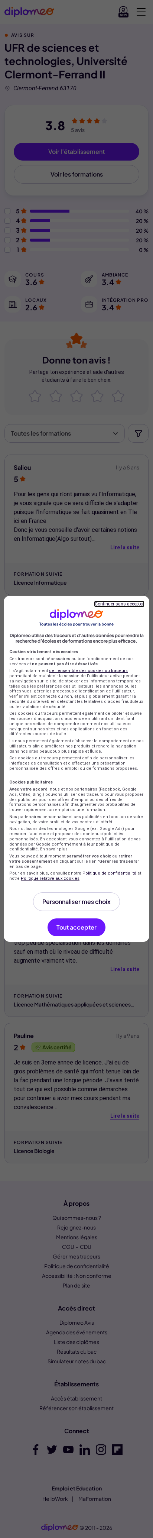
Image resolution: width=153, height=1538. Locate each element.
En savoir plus (54, 849)
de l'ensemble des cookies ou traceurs (88, 670)
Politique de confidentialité (109, 873)
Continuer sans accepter (119, 604)
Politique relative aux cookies (50, 878)
